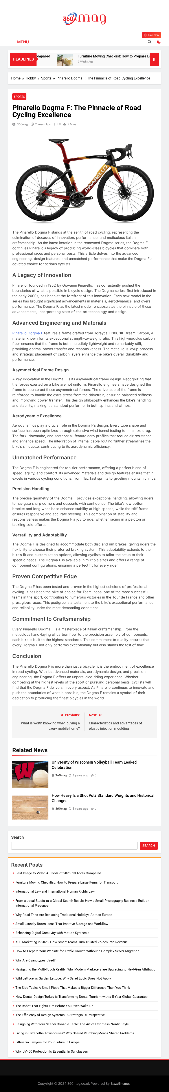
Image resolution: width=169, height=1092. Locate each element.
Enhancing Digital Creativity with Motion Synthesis (52, 933)
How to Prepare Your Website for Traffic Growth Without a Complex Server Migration (77, 951)
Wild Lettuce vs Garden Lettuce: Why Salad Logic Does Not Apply (63, 978)
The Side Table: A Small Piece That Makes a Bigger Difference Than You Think (72, 988)
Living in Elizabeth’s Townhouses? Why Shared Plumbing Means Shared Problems (74, 1033)
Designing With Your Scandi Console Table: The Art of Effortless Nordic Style (72, 1024)
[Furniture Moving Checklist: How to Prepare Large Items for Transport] (54, 62)
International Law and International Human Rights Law (55, 891)
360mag (22, 124)
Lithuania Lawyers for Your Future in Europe (47, 1042)
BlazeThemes (120, 1083)
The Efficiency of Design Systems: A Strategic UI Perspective (60, 1015)
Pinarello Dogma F (27, 333)
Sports (19, 96)
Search (17, 837)
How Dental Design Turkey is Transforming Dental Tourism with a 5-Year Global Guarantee (81, 997)
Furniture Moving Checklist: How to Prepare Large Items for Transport (66, 882)
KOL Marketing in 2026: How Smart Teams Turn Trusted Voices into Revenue (71, 942)
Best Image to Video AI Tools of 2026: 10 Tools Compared (58, 873)
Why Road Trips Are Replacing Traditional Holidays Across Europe (63, 915)
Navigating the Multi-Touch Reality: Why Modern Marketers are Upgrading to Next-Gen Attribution (86, 969)
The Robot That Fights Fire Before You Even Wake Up (54, 1006)
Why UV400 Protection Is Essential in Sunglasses (51, 1051)
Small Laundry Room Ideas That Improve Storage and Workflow (61, 924)
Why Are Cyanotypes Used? (35, 960)
